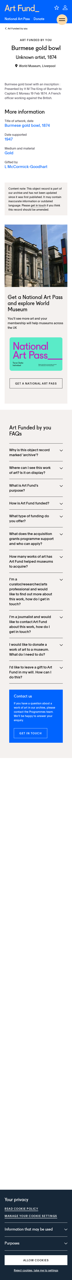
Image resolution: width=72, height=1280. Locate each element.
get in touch (38, 205)
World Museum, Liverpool (37, 66)
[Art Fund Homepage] (22, 8)
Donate (39, 19)
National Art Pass (17, 19)
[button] (36, 383)
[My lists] (56, 7)
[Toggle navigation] (62, 19)
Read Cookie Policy (21, 1209)
